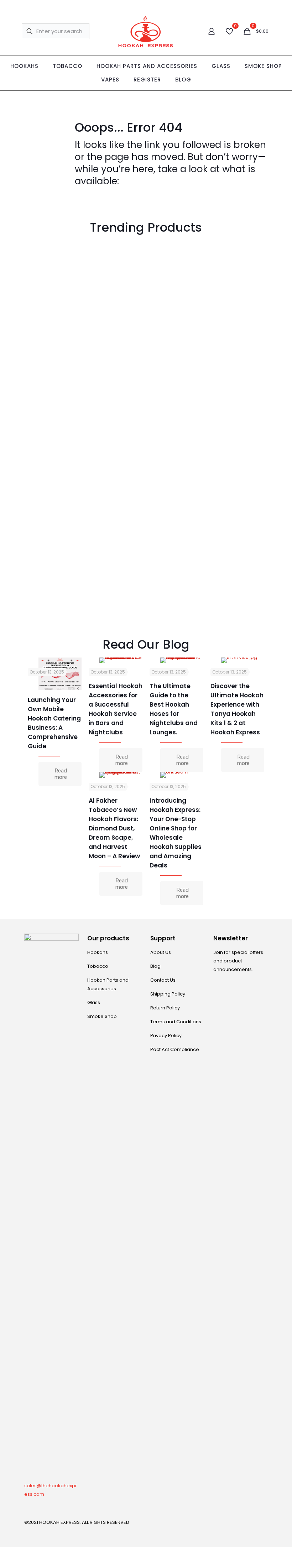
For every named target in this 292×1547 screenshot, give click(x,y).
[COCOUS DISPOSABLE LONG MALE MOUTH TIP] (55, 267)
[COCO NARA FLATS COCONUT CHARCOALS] (237, 456)
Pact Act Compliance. (175, 1049)
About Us (160, 952)
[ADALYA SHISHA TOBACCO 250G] (176, 267)
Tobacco (97, 966)
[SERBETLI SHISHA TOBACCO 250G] (55, 560)
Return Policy (165, 1007)
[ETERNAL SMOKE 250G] (237, 370)
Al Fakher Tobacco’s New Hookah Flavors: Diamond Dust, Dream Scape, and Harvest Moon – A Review (114, 828)
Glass (93, 1002)
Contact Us (163, 980)
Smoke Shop (102, 1016)
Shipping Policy (167, 994)
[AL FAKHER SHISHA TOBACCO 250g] (237, 267)
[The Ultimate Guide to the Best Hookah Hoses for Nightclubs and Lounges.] (181, 660)
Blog (155, 966)
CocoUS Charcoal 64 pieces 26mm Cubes (115, 322)
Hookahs (97, 952)
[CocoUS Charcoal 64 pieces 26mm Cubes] (115, 267)
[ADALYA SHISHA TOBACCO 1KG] (176, 370)
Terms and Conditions (175, 1021)
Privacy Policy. (166, 1035)
